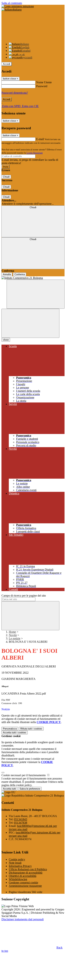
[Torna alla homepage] (33, 278)
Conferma (19, 274)
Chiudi (6, 176)
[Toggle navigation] (30, 323)
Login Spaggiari (35, 152)
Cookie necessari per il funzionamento (23, 775)
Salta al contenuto (11, 3)
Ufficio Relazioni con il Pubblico (28, 869)
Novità (13, 635)
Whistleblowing (18, 879)
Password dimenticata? (14, 92)
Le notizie (14, 638)
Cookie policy (17, 859)
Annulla (7, 274)
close (6, 339)
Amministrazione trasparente (25, 885)
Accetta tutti (14, 732)
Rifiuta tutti (31, 728)
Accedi (6, 64)
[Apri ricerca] (36, 294)
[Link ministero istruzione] (17, 6)
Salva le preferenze (30, 788)
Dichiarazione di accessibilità (25, 872)
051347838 (20, 822)
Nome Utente (44, 82)
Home (12, 631)
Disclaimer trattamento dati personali (22, 919)
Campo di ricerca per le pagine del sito (23, 595)
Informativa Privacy (20, 866)
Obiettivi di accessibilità (22, 875)
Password (41, 86)
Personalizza (10, 728)
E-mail (40, 139)
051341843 (20, 819)
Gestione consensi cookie (23, 882)
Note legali (15, 862)
